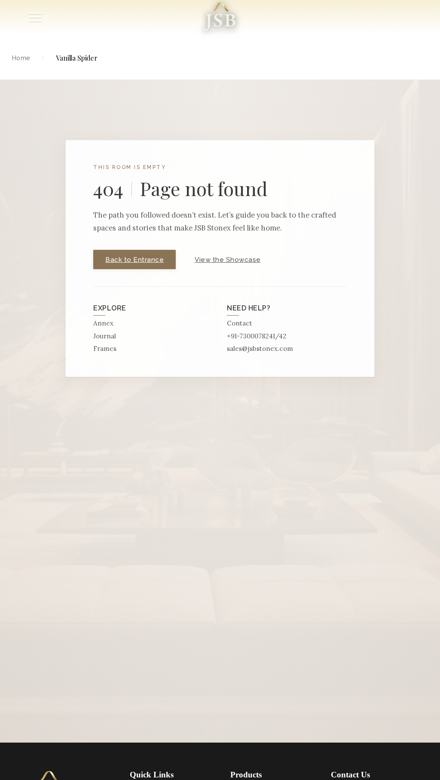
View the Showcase (228, 260)
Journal (104, 336)
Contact (239, 323)
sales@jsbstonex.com (260, 348)
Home (21, 57)
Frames (104, 348)
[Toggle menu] (35, 16)
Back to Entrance (134, 260)
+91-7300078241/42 (257, 336)
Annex (103, 323)
